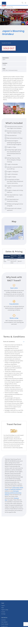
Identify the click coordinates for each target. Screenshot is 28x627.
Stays (2, 607)
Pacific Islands (4, 624)
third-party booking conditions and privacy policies (13, 492)
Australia (3, 620)
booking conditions (16, 489)
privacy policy (15, 487)
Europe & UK (4, 626)
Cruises (3, 611)
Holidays (3, 613)
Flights (3, 605)
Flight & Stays (4, 609)
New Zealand (4, 622)
